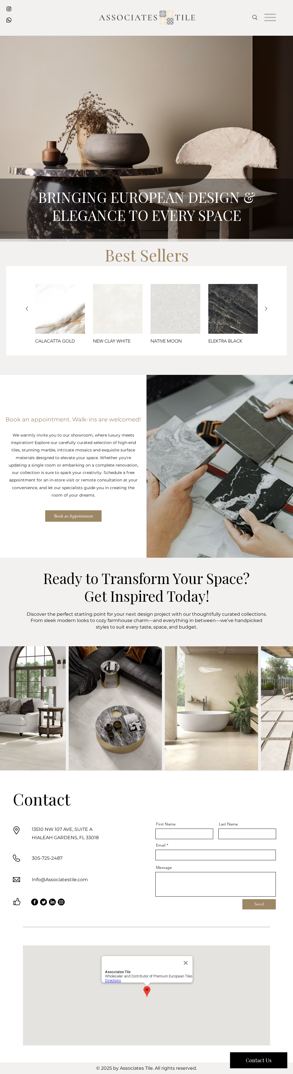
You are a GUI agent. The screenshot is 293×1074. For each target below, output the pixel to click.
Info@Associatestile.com (60, 879)
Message (164, 867)
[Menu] (270, 17)
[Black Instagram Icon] (9, 9)
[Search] (254, 17)
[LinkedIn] (52, 902)
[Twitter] (43, 902)
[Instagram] (61, 902)
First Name (166, 824)
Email (160, 845)
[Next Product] (266, 308)
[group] (146, 317)
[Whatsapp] (9, 20)
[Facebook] (34, 902)
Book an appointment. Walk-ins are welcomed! (73, 419)
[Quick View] (60, 309)
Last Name (228, 824)
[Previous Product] (26, 308)
